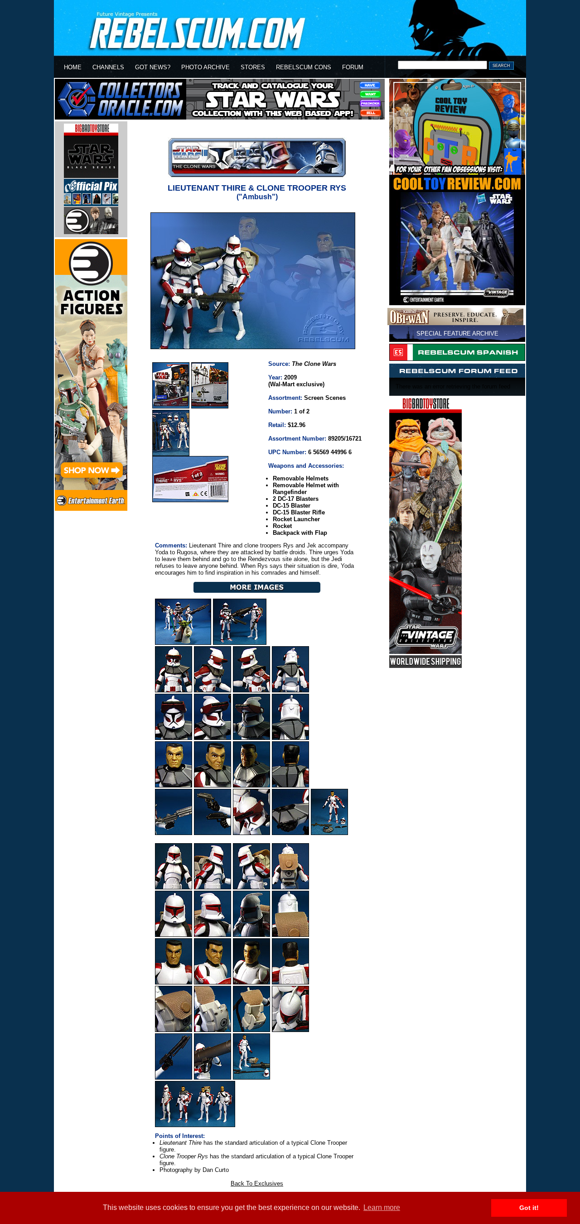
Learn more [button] (381, 1207)
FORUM (352, 67)
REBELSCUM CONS (303, 67)
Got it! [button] (529, 1207)
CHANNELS (108, 67)
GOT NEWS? (152, 67)
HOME (73, 67)
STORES (253, 67)
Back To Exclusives (257, 1183)
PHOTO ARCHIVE (205, 67)
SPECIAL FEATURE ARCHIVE (457, 333)
